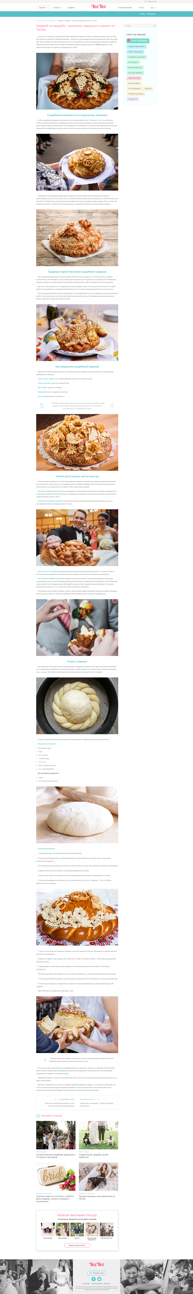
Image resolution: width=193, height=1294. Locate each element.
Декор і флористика (135, 67)
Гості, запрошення (134, 88)
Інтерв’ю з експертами (135, 94)
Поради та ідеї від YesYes (136, 46)
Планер (42, 8)
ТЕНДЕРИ (71, 8)
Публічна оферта (97, 1283)
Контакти (107, 1283)
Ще (152, 8)
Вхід (143, 14)
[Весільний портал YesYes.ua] (98, 7)
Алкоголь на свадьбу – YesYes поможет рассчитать (97, 1104)
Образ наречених (134, 78)
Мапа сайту (86, 1283)
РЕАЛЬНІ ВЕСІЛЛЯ (125, 8)
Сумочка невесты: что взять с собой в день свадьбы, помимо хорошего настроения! (54, 1199)
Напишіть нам (152, 1)
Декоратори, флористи (92, 1239)
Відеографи (62, 1238)
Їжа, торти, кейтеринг (135, 73)
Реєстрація (151, 14)
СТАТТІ (141, 8)
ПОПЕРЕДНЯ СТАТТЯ (67, 1099)
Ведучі (77, 1238)
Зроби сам (148, 88)
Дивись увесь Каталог (77, 1245)
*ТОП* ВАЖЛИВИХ (139, 41)
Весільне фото (133, 62)
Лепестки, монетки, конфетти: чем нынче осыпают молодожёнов (59, 1104)
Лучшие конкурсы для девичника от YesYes (97, 1197)
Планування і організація (44, 1193)
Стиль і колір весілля (135, 52)
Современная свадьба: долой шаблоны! (93, 1155)
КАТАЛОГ (56, 8)
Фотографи (48, 1238)
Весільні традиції (41, 1152)
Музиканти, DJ (106, 1238)
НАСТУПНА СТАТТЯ (86, 1099)
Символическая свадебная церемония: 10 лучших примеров (55, 1155)
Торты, (41, 672)
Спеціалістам (132, 99)
